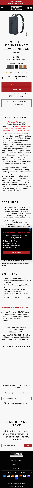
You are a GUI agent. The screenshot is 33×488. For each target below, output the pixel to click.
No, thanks (16, 256)
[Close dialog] (30, 229)
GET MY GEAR (16, 252)
